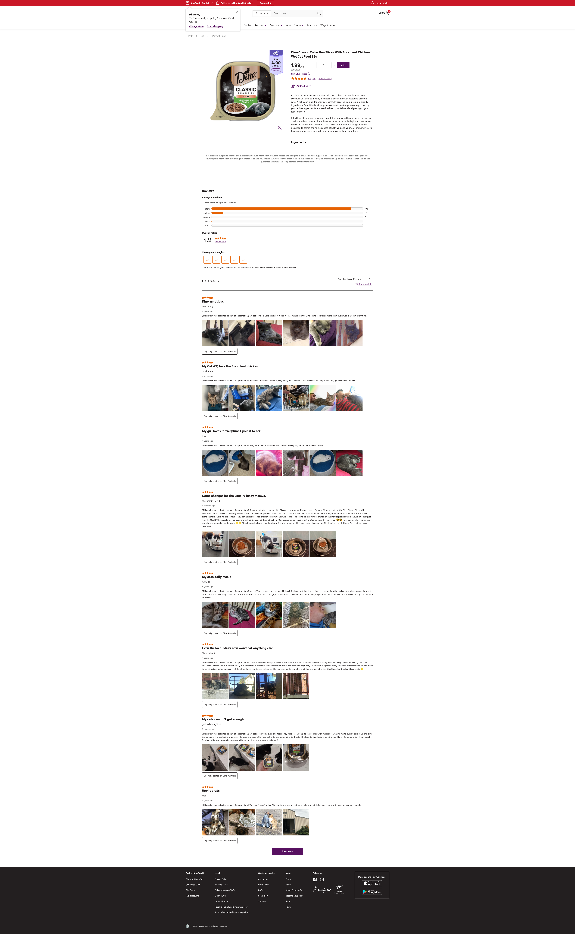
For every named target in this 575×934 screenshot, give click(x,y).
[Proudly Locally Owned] (339, 889)
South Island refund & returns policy (231, 912)
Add (343, 65)
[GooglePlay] (372, 892)
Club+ (288, 879)
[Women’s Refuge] (187, 926)
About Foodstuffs (294, 890)
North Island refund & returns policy (231, 906)
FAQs (260, 890)
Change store (196, 26)
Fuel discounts (192, 895)
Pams (288, 884)
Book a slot (265, 2)
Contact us (263, 879)
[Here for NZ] (322, 889)
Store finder (263, 884)
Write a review (325, 78)
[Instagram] (322, 879)
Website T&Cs (221, 884)
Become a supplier (294, 895)
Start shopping (215, 26)
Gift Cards (190, 890)
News (288, 906)
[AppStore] (372, 883)
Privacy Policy (221, 879)
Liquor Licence (221, 901)
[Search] (319, 13)
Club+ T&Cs (220, 895)
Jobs (288, 901)
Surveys (262, 901)
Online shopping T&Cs (225, 890)
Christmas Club (193, 884)
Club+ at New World (195, 879)
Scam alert (263, 895)
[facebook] (315, 879)
